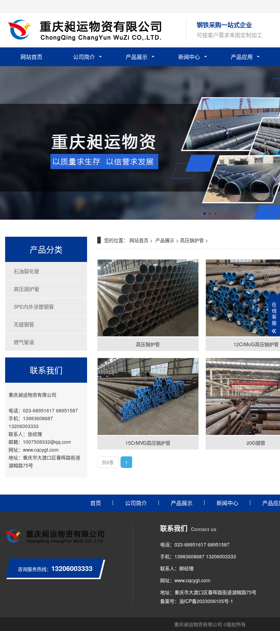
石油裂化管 (26, 271)
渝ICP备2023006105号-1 (206, 601)
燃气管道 (24, 342)
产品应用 (242, 57)
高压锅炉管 (26, 288)
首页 (95, 503)
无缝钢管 (24, 324)
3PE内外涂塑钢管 (34, 306)
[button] (204, 213)
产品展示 (137, 57)
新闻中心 (189, 57)
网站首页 (31, 57)
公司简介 (84, 57)
